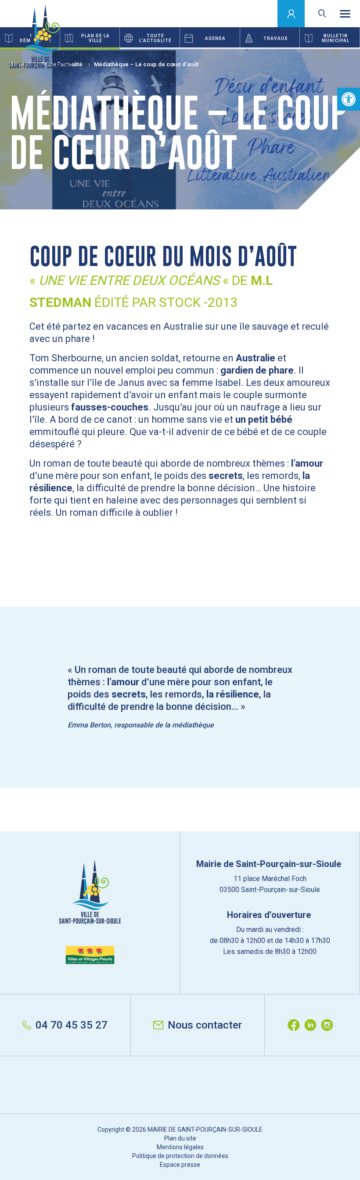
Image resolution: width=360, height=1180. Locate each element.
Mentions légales (180, 1147)
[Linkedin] (312, 1025)
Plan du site (180, 1138)
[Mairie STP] (90, 912)
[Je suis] (291, 13)
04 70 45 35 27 (72, 1025)
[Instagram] (329, 1025)
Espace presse (180, 1164)
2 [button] (180, 48)
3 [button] (300, 48)
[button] (348, 99)
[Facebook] (296, 1025)
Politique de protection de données (180, 1155)
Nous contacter (205, 1025)
